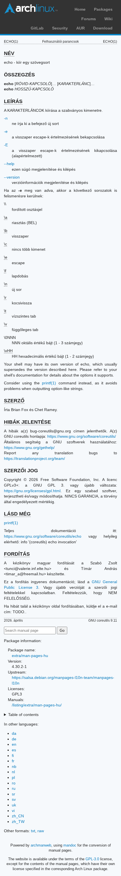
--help (9, 163)
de (14, 739)
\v (5, 324)
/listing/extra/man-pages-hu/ (37, 705)
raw (40, 831)
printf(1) (49, 383)
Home (80, 9)
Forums (88, 19)
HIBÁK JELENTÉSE (27, 422)
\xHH (8, 350)
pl (13, 777)
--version (12, 177)
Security (60, 28)
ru (13, 788)
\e (5, 257)
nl (13, 772)
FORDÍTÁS (17, 554)
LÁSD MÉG (17, 514)
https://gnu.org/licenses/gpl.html (32, 491)
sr (13, 794)
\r (5, 297)
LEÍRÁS (13, 101)
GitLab (37, 28)
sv (14, 799)
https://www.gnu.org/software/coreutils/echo (42, 536)
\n (5, 284)
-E (6, 145)
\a (5, 217)
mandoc (69, 845)
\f (5, 270)
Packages (103, 9)
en (14, 744)
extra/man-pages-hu (30, 655)
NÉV (9, 53)
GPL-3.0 (92, 859)
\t (5, 311)
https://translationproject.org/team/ (34, 458)
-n (6, 118)
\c (5, 244)
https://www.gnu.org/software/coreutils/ (81, 436)
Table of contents (23, 714)
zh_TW (18, 821)
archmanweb (41, 845)
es (14, 750)
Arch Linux (31, 8)
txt (33, 831)
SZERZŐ (14, 400)
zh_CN (18, 816)
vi (13, 810)
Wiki (108, 19)
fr (13, 761)
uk (14, 805)
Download (103, 28)
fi (13, 755)
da (14, 733)
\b (5, 230)
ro (13, 783)
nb (14, 766)
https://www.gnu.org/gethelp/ (29, 447)
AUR (80, 28)
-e (6, 131)
